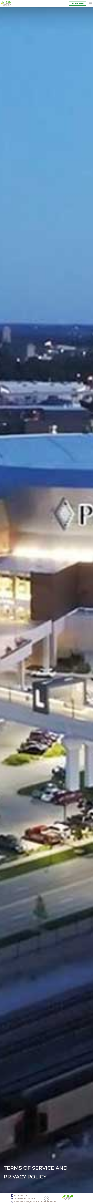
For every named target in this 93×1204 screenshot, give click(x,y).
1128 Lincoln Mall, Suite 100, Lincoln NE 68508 (35, 1202)
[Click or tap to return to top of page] (46, 1198)
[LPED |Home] (6, 5)
